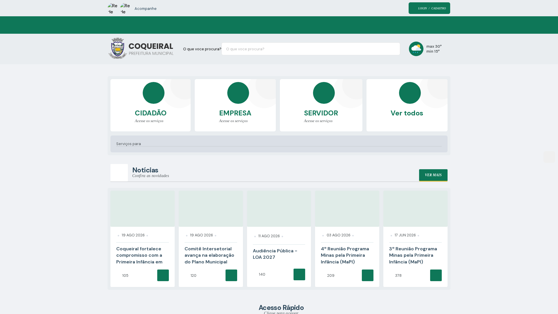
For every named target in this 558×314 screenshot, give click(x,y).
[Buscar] (391, 48)
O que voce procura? (202, 49)
